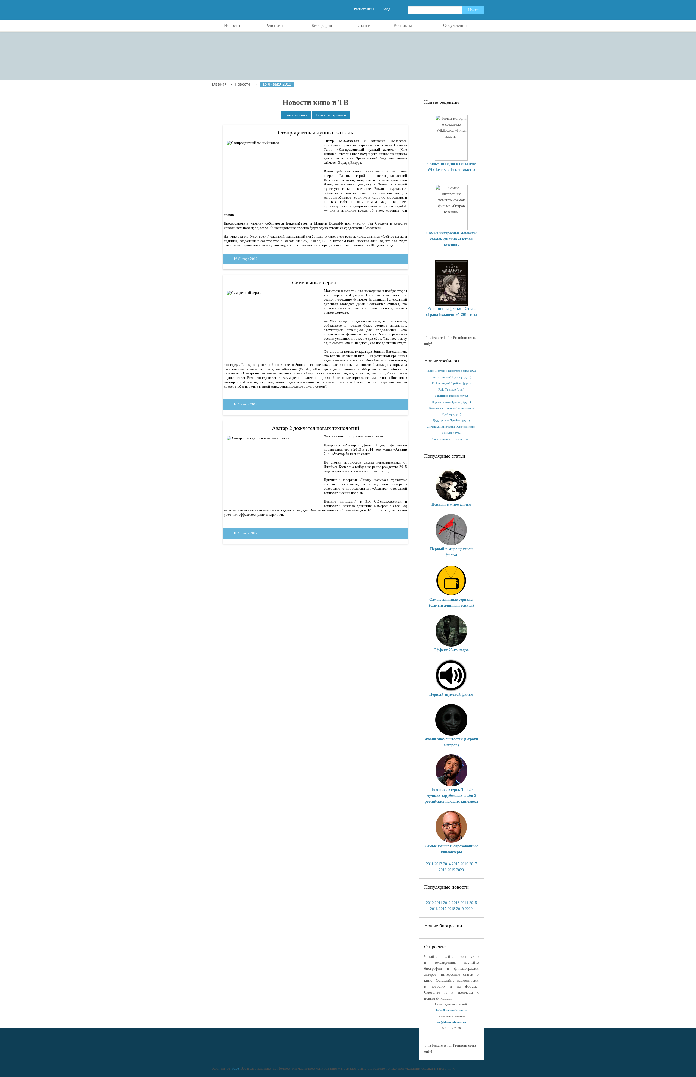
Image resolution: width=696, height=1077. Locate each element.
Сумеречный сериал (315, 282)
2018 (442, 870)
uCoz (235, 1068)
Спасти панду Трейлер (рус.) (451, 438)
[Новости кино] (296, 115)
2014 (447, 864)
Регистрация (364, 9)
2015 (455, 864)
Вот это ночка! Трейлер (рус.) (451, 377)
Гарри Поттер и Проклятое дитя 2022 (451, 370)
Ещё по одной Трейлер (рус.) (451, 383)
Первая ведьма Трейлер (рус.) (451, 402)
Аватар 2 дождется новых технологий (315, 428)
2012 (447, 903)
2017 (473, 864)
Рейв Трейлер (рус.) (451, 389)
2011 (429, 864)
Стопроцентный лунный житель (315, 132)
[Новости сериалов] (331, 115)
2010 (430, 903)
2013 (438, 864)
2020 (460, 870)
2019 (451, 870)
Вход (386, 9)
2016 (464, 864)
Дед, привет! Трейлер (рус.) (451, 420)
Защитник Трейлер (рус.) (451, 395)
